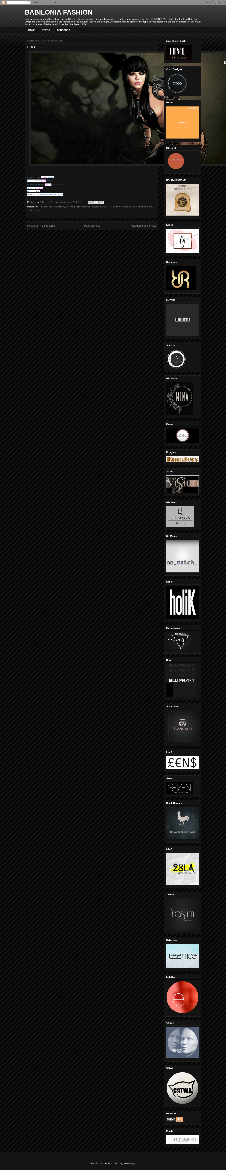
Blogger (131, 1163)
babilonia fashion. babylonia (87, 206)
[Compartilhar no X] (95, 202)
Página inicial (92, 225)
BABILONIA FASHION (58, 12)
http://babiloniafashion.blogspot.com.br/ (49, 194)
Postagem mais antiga (143, 225)
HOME (31, 30)
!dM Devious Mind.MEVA (52, 206)
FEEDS (46, 30)
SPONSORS (63, 30)
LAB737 (106, 206)
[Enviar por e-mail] (89, 202)
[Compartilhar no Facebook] (99, 202)
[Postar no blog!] (92, 202)
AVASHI (69, 206)
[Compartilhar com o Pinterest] (102, 202)
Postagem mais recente (41, 225)
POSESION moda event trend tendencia (130, 206)
